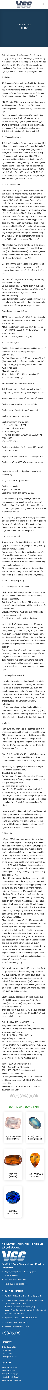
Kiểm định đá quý (8, 1371)
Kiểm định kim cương (9, 1367)
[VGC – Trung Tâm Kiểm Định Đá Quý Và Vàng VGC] (24, 4)
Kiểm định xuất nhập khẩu (11, 1380)
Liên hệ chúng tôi (8, 1350)
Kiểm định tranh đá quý (10, 1377)
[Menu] (5, 4)
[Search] (43, 4)
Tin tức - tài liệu (7, 1354)
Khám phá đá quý (24, 25)
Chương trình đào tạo (9, 1357)
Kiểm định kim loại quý (10, 1374)
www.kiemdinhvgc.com (20, 1327)
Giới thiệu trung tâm (9, 1347)
